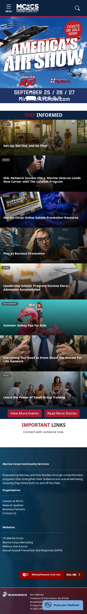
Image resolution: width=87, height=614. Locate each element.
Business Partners (14, 509)
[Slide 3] (44, 98)
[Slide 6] (59, 98)
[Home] (27, 8)
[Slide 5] (54, 98)
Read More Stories (62, 413)
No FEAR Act (37, 594)
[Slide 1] (31, 98)
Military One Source (15, 546)
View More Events (24, 413)
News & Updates (13, 505)
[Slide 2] (39, 98)
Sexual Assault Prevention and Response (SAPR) (32, 550)
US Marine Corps (13, 538)
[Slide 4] (49, 98)
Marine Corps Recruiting (18, 542)
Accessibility (36, 601)
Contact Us (9, 513)
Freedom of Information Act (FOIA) (49, 598)
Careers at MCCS (13, 501)
